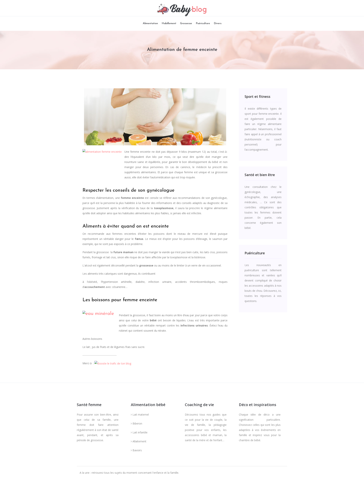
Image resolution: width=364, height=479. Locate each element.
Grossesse (186, 23)
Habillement (169, 23)
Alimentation (150, 23)
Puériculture (203, 23)
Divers (217, 23)
